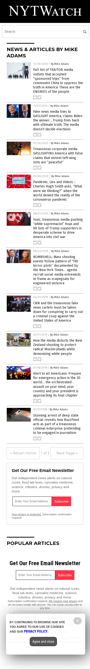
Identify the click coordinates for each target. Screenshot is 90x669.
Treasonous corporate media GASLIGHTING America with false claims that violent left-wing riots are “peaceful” (58, 155)
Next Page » (66, 453)
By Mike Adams (60, 64)
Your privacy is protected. (27, 514)
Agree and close (43, 641)
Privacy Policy (36, 631)
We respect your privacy (63, 601)
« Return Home (23, 453)
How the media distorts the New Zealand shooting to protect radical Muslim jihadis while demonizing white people (57, 347)
